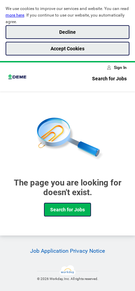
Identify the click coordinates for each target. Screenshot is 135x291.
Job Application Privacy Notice (67, 251)
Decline (67, 32)
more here (15, 15)
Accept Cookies (67, 48)
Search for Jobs (109, 78)
